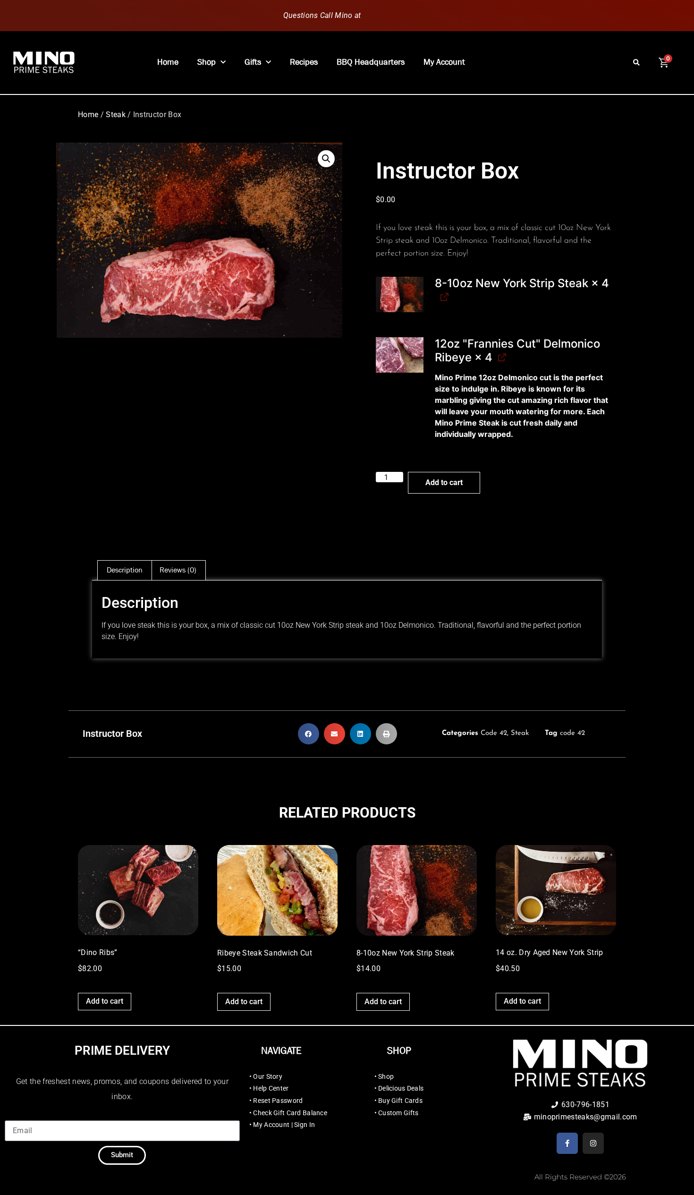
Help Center (270, 1088)
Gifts (253, 62)
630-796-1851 (387, 15)
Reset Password (278, 1100)
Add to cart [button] (104, 1001)
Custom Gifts (398, 1113)
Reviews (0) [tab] (178, 570)
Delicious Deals (400, 1088)
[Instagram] (593, 1143)
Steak (116, 114)
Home (167, 62)
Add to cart (444, 482)
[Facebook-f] (567, 1143)
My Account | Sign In (284, 1124)
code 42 (572, 733)
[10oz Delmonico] (399, 355)
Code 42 (494, 733)
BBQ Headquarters (371, 62)
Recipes (304, 62)
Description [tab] (125, 570)
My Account (444, 62)
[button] (636, 62)
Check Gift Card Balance (290, 1113)
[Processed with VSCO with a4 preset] (399, 295)
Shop (206, 62)
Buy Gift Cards (400, 1100)
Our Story (267, 1076)
